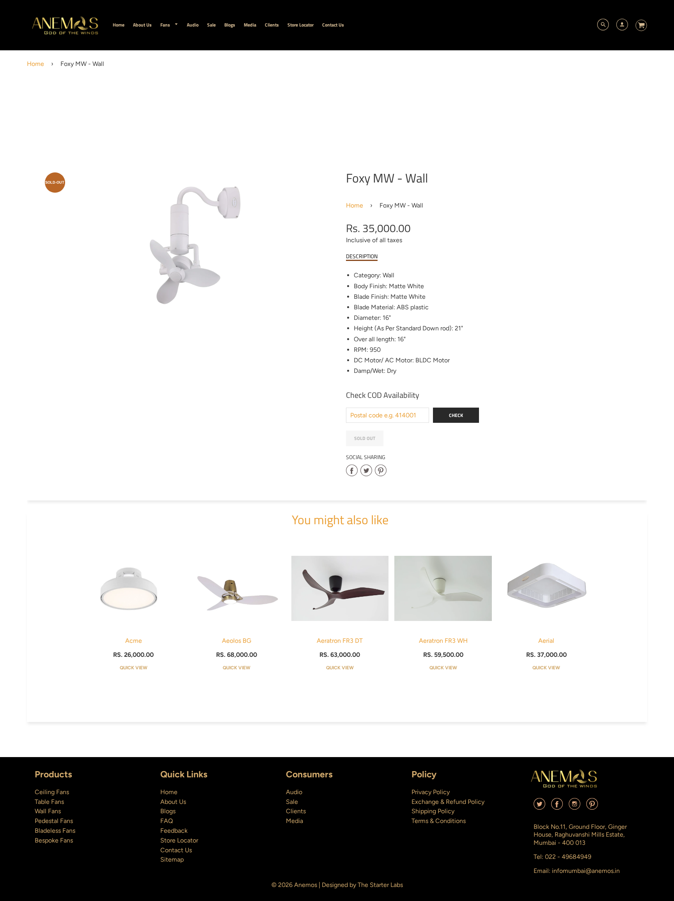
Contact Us (176, 850)
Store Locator (179, 840)
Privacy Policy (430, 792)
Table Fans (49, 801)
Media (294, 821)
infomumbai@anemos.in (586, 870)
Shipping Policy (432, 811)
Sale (292, 801)
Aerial (546, 640)
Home (35, 63)
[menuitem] (118, 25)
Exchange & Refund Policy (447, 801)
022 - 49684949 (568, 856)
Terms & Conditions (438, 821)
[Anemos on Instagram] (574, 807)
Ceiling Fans (52, 792)
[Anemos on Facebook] (557, 807)
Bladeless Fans (55, 830)
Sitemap (172, 859)
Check (456, 415)
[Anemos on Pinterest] (592, 807)
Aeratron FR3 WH (443, 640)
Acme (133, 640)
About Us (173, 801)
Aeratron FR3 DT (340, 640)
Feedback (174, 830)
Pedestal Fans (54, 821)
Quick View (133, 667)
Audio (294, 792)
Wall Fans (48, 811)
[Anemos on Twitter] (539, 807)
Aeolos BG (236, 640)
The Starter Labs (380, 885)
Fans (165, 24)
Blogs (168, 811)
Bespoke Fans (54, 840)
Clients (296, 811)
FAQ (166, 821)
